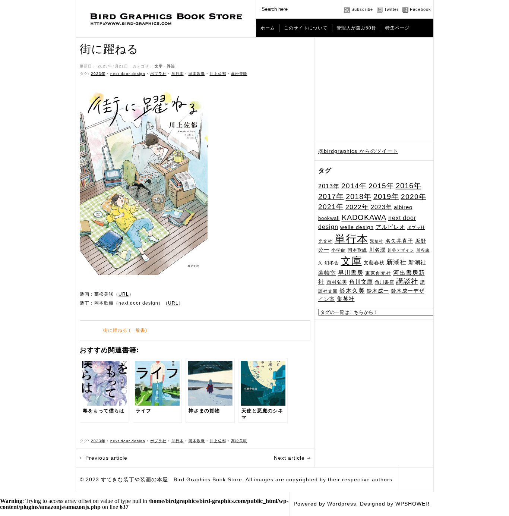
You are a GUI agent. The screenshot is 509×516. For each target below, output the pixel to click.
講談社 (407, 281)
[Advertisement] (374, 89)
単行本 (351, 239)
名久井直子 (399, 241)
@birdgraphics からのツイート (358, 151)
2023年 (381, 207)
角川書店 (384, 282)
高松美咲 (239, 74)
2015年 (381, 186)
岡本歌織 (357, 250)
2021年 (331, 207)
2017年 (331, 196)
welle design (357, 227)
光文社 (325, 241)
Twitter (391, 9)
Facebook (420, 9)
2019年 (386, 196)
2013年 (328, 186)
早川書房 (350, 273)
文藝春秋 (374, 262)
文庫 (351, 261)
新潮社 (396, 262)
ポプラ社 (416, 227)
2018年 (359, 196)
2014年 (354, 186)
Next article (289, 458)
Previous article (106, 458)
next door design (127, 74)
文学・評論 (165, 66)
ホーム (267, 28)
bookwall (329, 218)
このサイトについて (306, 28)
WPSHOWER (412, 504)
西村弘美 (336, 282)
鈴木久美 (352, 290)
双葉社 (376, 241)
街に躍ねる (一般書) (125, 330)
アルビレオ (390, 227)
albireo (403, 207)
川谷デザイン (401, 250)
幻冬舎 (332, 262)
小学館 (338, 250)
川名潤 (377, 250)
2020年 (413, 197)
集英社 (346, 299)
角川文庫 (361, 282)
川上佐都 (218, 74)
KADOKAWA (364, 217)
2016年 (408, 186)
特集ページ (397, 28)
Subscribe (362, 9)
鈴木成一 (378, 291)
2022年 (357, 207)
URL (123, 294)
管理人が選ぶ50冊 (356, 28)
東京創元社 (378, 273)
